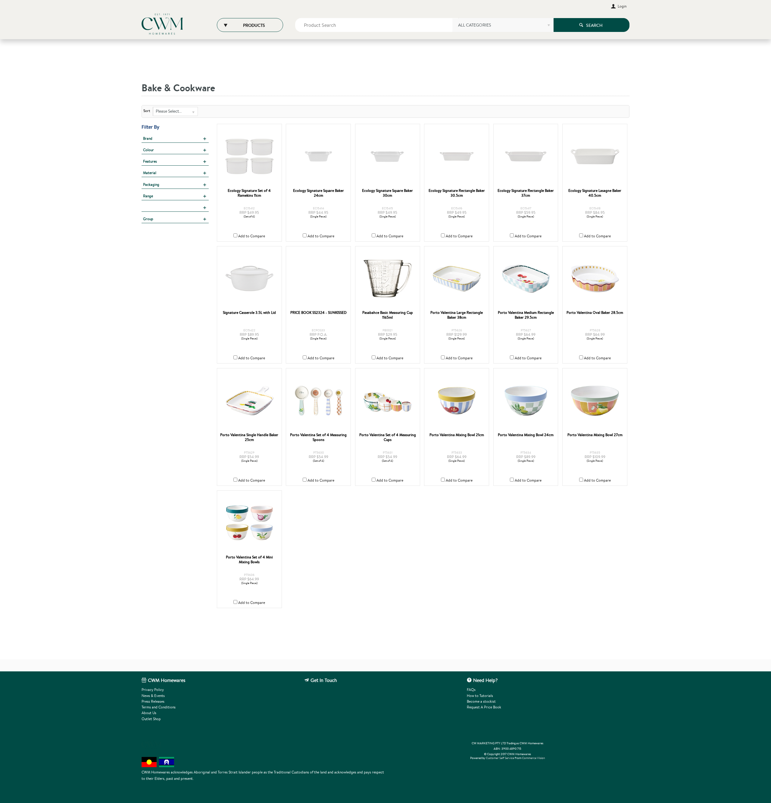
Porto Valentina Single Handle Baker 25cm (249, 437)
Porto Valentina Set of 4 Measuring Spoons (318, 437)
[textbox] (377, 25)
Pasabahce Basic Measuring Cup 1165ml (387, 315)
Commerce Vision (533, 758)
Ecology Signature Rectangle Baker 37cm (526, 193)
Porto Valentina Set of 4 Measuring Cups (387, 437)
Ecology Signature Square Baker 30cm (387, 193)
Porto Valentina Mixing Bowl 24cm (526, 435)
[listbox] (502, 27)
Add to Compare (251, 236)
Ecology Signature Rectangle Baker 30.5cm (457, 193)
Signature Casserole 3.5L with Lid (249, 312)
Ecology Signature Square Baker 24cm (318, 193)
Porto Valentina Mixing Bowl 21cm (456, 435)
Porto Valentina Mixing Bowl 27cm (595, 435)
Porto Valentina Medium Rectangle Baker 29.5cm (526, 315)
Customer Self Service (500, 758)
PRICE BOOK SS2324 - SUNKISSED (318, 312)
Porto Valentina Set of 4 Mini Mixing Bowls (249, 559)
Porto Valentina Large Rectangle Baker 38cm (456, 315)
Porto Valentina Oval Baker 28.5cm (595, 312)
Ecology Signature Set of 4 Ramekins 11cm (249, 193)
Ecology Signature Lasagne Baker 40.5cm (594, 193)
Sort (146, 110)
